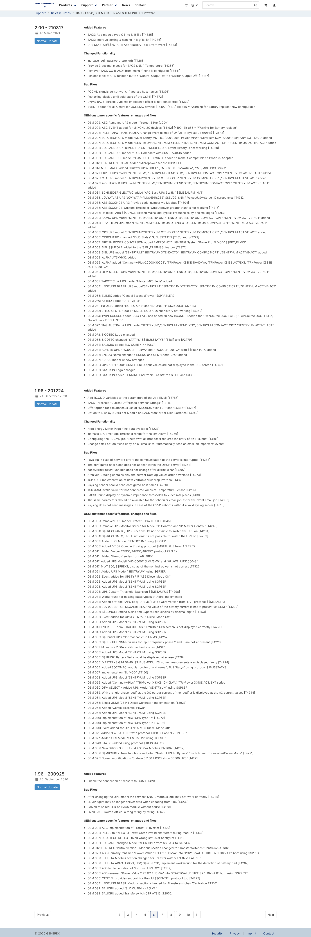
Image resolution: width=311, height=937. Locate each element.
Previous (43, 914)
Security (217, 933)
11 (197, 914)
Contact (268, 933)
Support (40, 13)
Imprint (251, 933)
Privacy (235, 933)
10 (188, 914)
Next (271, 914)
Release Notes (61, 13)
